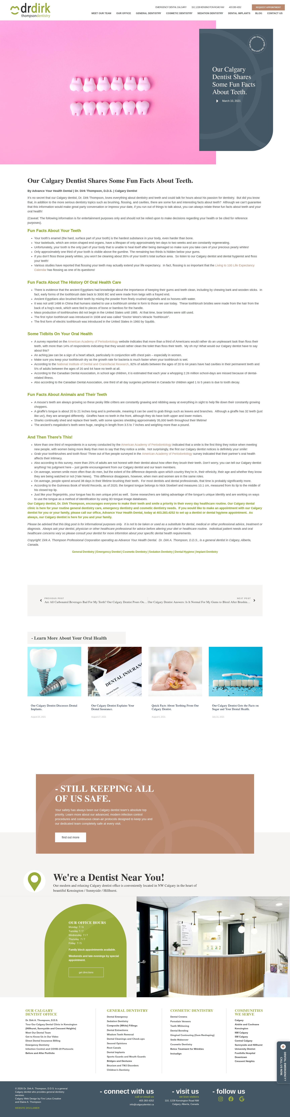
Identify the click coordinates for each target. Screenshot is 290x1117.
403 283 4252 (235, 7)
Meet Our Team (101, 13)
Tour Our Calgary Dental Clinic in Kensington (51, 1024)
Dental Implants (239, 13)
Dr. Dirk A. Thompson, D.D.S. (42, 1020)
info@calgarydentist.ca (142, 1104)
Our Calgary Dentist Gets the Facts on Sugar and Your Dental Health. (235, 707)
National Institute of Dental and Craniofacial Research (93, 364)
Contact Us (274, 13)
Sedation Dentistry (210, 13)
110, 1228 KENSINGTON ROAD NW (207, 7)
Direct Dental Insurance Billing (43, 1040)
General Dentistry (148, 13)
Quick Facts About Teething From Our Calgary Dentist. (175, 707)
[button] (86, 972)
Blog (258, 13)
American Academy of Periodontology (93, 341)
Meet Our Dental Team (38, 1032)
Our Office (123, 13)
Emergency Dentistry (37, 1045)
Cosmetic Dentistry (179, 13)
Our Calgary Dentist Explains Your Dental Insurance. (112, 707)
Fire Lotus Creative (51, 1098)
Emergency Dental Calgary (170, 7)
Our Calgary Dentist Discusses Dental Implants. (54, 707)
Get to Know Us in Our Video (42, 1036)
